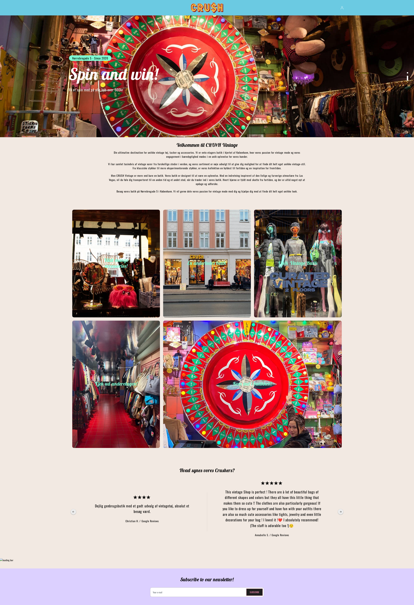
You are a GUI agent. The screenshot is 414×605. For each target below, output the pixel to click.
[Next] (340, 512)
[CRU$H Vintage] (207, 8)
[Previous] (73, 512)
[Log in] (342, 8)
